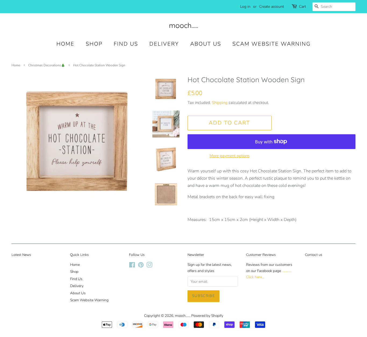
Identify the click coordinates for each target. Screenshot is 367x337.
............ (287, 270)
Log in (245, 6)
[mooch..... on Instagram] (149, 266)
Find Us (126, 44)
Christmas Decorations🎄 (46, 65)
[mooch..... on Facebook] (132, 266)
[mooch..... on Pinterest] (141, 266)
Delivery (164, 44)
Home (65, 44)
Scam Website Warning (271, 44)
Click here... (255, 277)
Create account (271, 6)
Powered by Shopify (207, 315)
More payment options (230, 155)
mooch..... (183, 25)
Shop (94, 44)
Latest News (21, 254)
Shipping (220, 102)
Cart (302, 6)
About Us (205, 44)
